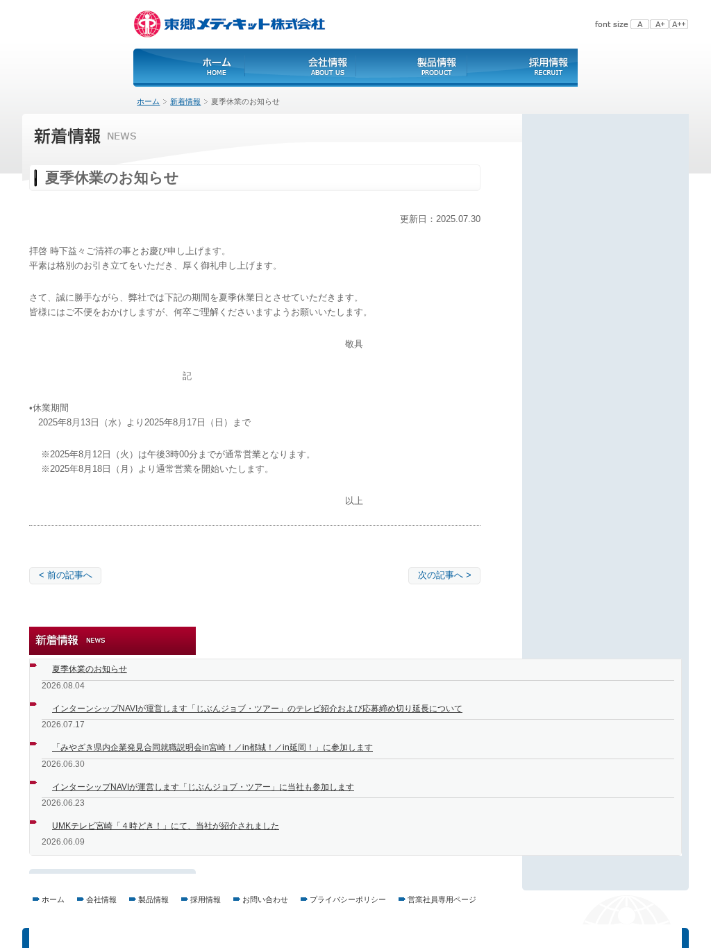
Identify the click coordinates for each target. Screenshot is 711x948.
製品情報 (153, 899)
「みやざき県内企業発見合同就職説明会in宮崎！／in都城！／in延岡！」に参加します (212, 747)
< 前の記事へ (65, 575)
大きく (659, 24)
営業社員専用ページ (442, 899)
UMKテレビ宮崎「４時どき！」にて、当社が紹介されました (165, 826)
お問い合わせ (265, 899)
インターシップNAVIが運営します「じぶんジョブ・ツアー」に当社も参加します (203, 787)
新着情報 (185, 101)
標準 (640, 24)
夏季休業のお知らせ (89, 669)
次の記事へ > (444, 575)
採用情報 (205, 899)
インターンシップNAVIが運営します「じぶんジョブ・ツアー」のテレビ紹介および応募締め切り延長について (257, 708)
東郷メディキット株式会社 (230, 24)
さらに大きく (679, 24)
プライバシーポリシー (348, 899)
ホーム (216, 68)
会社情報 (101, 899)
